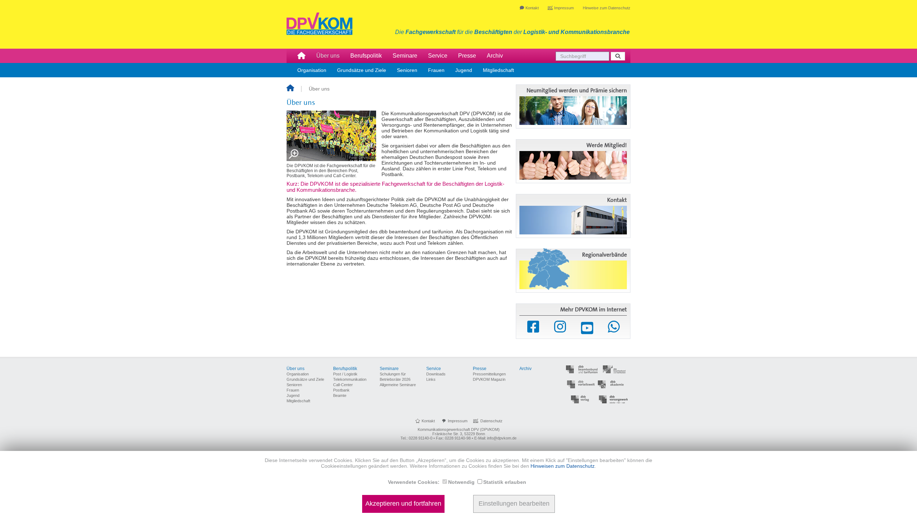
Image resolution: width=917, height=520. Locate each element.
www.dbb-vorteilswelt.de (582, 384)
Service (437, 56)
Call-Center (343, 385)
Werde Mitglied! (606, 145)
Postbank (341, 390)
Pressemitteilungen (489, 374)
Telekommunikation (349, 379)
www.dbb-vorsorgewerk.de (614, 399)
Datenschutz (491, 421)
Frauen (436, 70)
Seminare (405, 56)
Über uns (328, 56)
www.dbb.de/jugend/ (614, 369)
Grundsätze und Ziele (361, 70)
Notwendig (461, 482)
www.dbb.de (582, 369)
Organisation (311, 70)
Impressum (564, 8)
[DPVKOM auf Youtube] (587, 328)
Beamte (339, 395)
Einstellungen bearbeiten (514, 503)
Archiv (495, 56)
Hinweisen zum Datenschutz (562, 466)
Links (431, 379)
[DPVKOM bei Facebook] (533, 327)
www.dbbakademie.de (614, 384)
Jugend (463, 70)
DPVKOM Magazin (489, 379)
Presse (467, 56)
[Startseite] (290, 89)
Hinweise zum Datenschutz (606, 8)
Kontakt (532, 8)
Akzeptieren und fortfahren (403, 503)
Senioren (407, 70)
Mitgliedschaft (498, 70)
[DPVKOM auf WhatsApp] (614, 327)
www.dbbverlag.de (582, 399)
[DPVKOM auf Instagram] (560, 327)
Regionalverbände (604, 255)
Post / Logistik (345, 374)
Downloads (436, 374)
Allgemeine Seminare (398, 385)
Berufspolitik (366, 56)
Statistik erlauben (504, 482)
